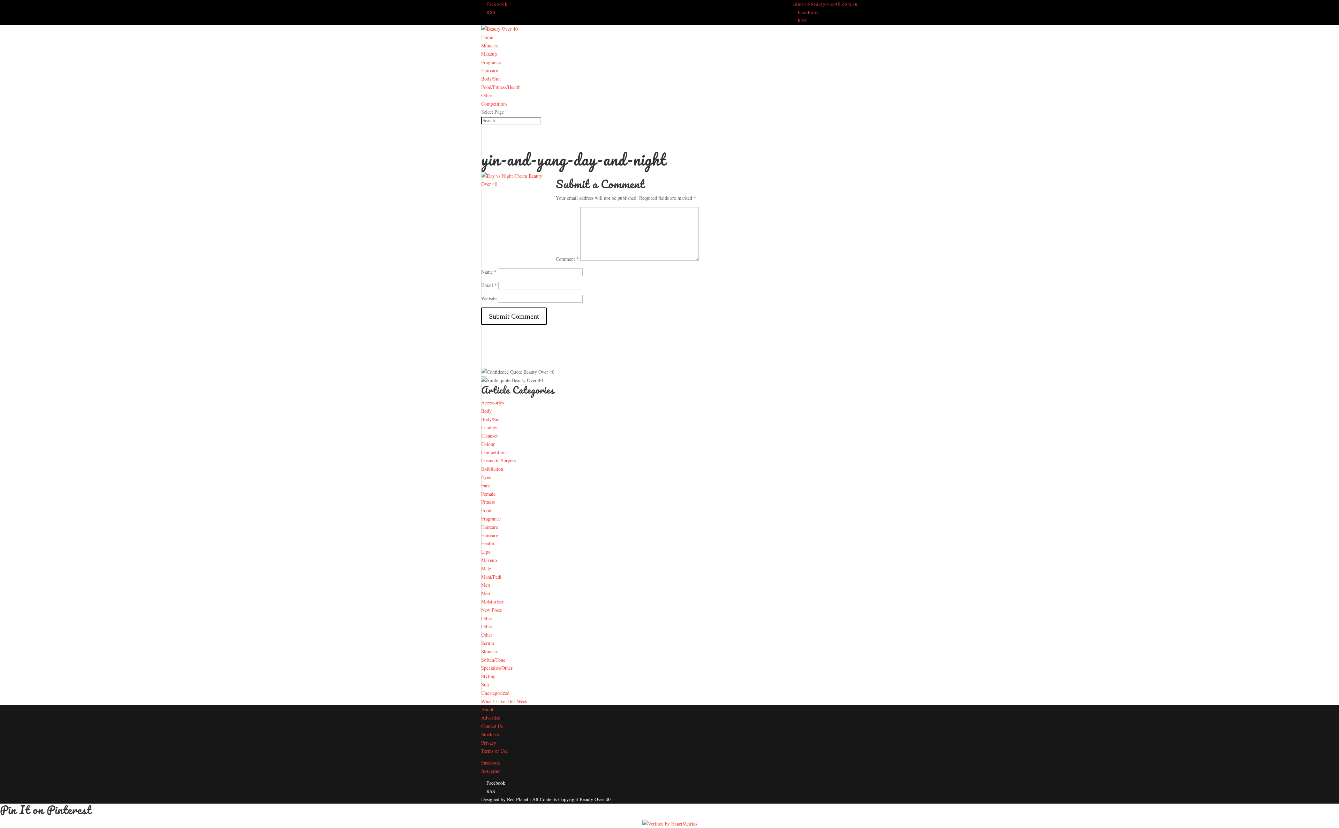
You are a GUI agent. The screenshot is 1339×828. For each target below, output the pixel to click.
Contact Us (492, 726)
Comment (567, 259)
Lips (485, 551)
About (487, 709)
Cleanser (489, 435)
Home (487, 37)
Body (486, 411)
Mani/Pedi (491, 576)
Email (489, 285)
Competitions (494, 103)
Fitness (488, 502)
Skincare (489, 45)
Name (489, 271)
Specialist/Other (497, 667)
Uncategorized (495, 693)
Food (486, 510)
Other (486, 95)
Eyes (486, 477)
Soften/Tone (493, 659)
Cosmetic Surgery (498, 460)
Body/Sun (491, 78)
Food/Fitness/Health (501, 87)
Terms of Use (494, 750)
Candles (489, 427)
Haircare (489, 70)
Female (488, 494)
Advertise (490, 717)
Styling (488, 676)
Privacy (488, 742)
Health (487, 543)
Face (485, 485)
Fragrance (491, 62)
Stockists (490, 734)
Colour (488, 444)
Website (489, 298)
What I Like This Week (504, 701)
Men (485, 585)
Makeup (489, 54)
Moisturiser (492, 601)
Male (486, 568)
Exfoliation (492, 468)
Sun (485, 684)
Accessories (492, 402)
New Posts (491, 610)
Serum (487, 643)
